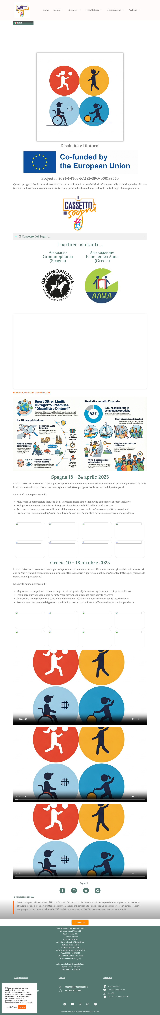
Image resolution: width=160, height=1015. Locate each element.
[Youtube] (86, 890)
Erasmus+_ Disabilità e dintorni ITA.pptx (31, 392)
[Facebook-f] (62, 890)
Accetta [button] (22, 1007)
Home (46, 10)
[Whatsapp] (88, 1004)
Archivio (133, 10)
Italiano (20, 23)
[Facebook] (65, 1004)
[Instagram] (74, 890)
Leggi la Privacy (12, 1007)
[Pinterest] (97, 890)
